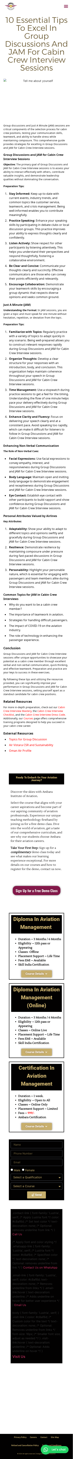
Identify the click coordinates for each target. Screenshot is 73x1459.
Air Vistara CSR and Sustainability (31, 745)
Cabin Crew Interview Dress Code (45, 714)
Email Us (20, 1305)
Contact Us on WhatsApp (40, 1267)
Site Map (55, 1437)
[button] (66, 6)
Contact (43, 1437)
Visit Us (18, 1356)
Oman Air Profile (20, 751)
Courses (28, 718)
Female (30, 1170)
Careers (33, 1437)
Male (17, 1170)
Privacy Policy (20, 1437)
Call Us (17, 1234)
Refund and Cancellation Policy (25, 1445)
